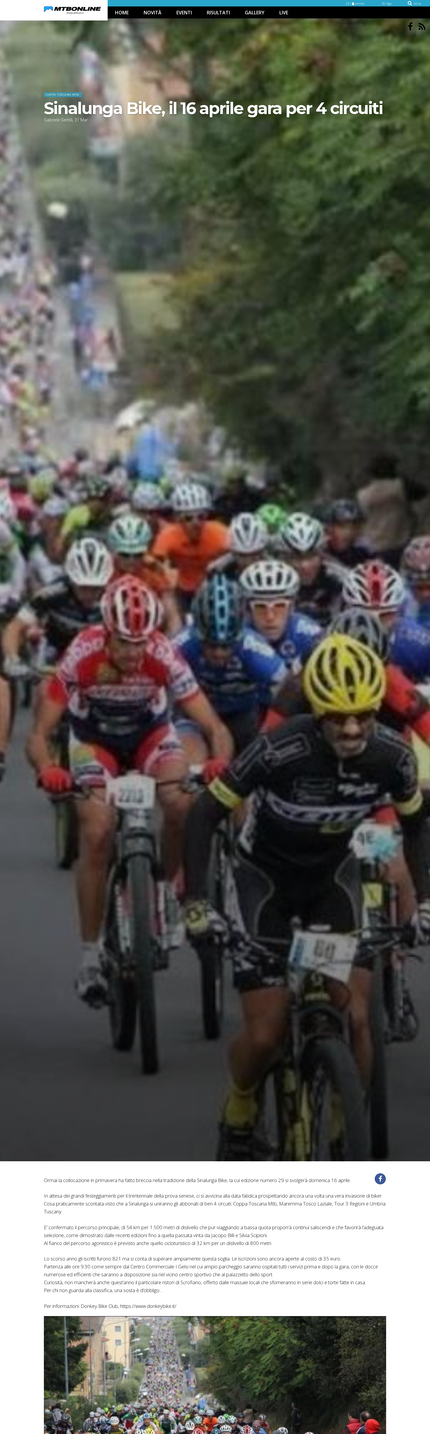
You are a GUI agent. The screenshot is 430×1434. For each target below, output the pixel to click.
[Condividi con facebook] (380, 1178)
